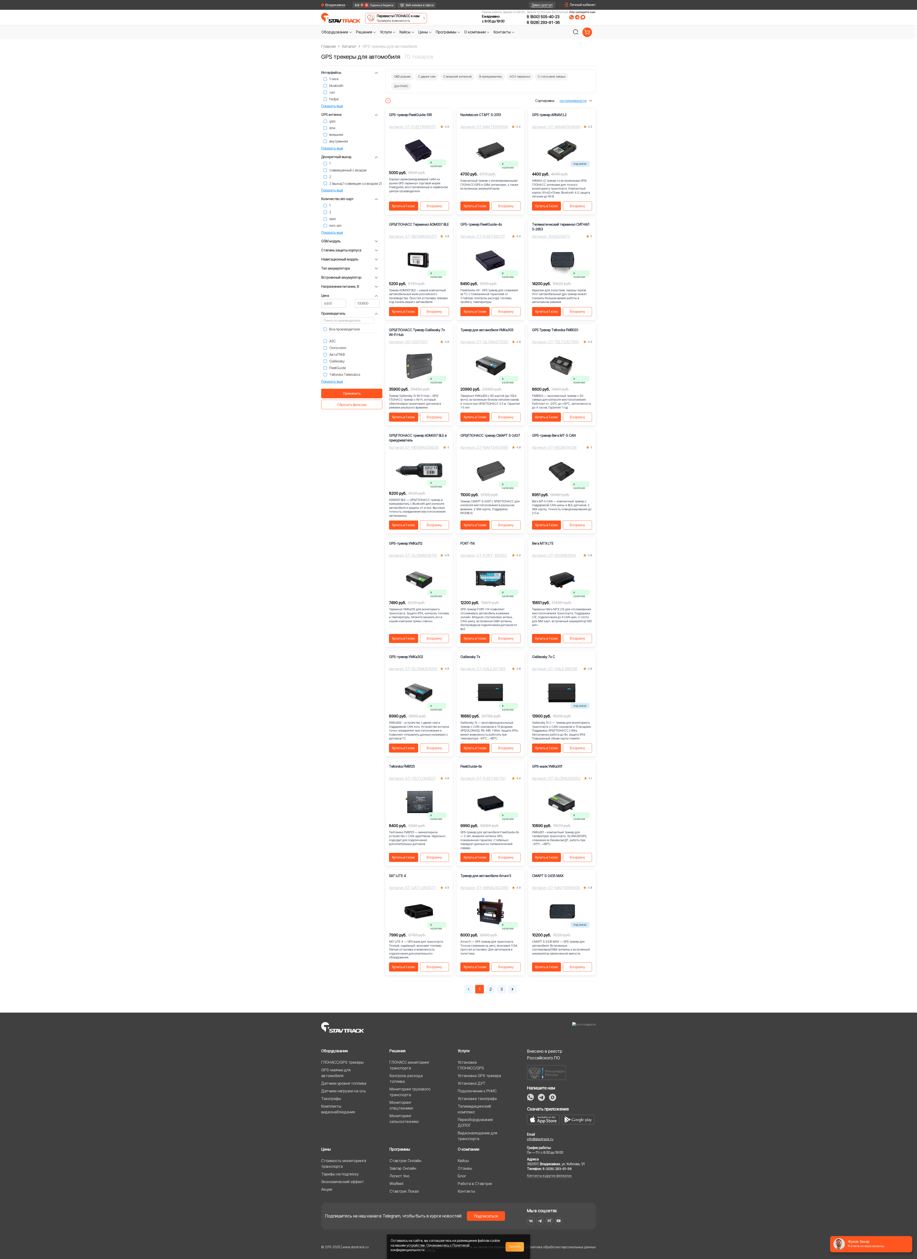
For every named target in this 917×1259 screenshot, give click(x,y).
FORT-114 (467, 543)
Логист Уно (399, 1176)
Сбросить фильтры (352, 405)
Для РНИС (401, 86)
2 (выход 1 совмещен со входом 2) (355, 183)
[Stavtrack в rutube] (549, 1221)
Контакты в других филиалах (549, 1176)
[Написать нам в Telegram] (577, 17)
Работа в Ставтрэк (475, 1183)
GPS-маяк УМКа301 (547, 766)
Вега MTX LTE (543, 543)
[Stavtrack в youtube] (559, 1221)
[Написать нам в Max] (552, 1097)
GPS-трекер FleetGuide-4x (481, 224)
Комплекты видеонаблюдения (338, 1109)
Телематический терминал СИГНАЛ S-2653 (560, 226)
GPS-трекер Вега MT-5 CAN (554, 435)
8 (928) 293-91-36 (543, 22)
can (332, 92)
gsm (332, 121)
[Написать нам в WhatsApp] (571, 17)
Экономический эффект (342, 1181)
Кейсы (463, 1160)
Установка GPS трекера (479, 1075)
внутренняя (338, 141)
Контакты (466, 1191)
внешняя (336, 135)
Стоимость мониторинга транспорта (343, 1163)
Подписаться (486, 1216)
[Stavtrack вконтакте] (531, 1221)
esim (332, 219)
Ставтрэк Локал (404, 1191)
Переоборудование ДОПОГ (475, 1122)
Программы (399, 1149)
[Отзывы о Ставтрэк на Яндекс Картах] (372, 5)
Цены (326, 1149)
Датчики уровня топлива (343, 1083)
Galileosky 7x (470, 657)
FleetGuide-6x (471, 766)
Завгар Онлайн (402, 1168)
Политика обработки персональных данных (561, 1247)
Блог (462, 1176)
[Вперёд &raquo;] (512, 989)
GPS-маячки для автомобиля (336, 1073)
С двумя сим (427, 76)
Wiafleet (396, 1183)
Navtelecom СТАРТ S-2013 (480, 115)
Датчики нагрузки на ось (343, 1091)
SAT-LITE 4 (397, 876)
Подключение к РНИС (477, 1091)
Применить (352, 393)
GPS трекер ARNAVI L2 (549, 115)
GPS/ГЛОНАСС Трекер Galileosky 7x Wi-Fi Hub (417, 332)
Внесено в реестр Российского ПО (544, 1054)
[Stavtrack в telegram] (540, 1221)
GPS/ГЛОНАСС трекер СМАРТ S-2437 (490, 435)
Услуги (463, 1050)
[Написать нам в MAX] (583, 17)
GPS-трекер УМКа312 (405, 543)
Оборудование (334, 1050)
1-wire (333, 79)
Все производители (344, 329)
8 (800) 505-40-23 (543, 16)
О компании (468, 1149)
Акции (326, 1189)
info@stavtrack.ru (540, 1139)
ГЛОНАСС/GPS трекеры (342, 1062)
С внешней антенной (457, 76)
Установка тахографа (477, 1098)
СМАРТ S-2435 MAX (547, 876)
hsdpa (334, 99)
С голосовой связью (551, 76)
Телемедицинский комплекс (474, 1109)
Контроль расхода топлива (406, 1078)
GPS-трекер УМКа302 (406, 657)
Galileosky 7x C (543, 657)
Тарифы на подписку (340, 1174)
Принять (515, 1246)
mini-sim (335, 225)
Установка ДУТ (471, 1083)
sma (332, 128)
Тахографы (331, 1098)
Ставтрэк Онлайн (405, 1160)
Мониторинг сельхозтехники (404, 1118)
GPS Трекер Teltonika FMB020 (555, 330)
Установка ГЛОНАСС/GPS (471, 1065)
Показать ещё (332, 106)
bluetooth (336, 86)
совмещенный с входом (348, 170)
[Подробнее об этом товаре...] (388, 101)
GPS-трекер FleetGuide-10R (410, 115)
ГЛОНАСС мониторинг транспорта (409, 1065)
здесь (429, 1250)
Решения (397, 1050)
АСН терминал (520, 76)
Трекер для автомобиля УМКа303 (486, 330)
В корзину (434, 206)
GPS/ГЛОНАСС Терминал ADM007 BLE (419, 224)
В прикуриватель (490, 76)
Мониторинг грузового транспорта (410, 1092)
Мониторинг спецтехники (401, 1105)
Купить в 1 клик (403, 206)
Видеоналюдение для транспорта (477, 1136)
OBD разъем (402, 76)
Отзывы (465, 1168)
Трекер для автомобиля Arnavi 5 (485, 876)
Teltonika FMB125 (402, 766)
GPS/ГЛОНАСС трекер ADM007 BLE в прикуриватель (418, 437)
